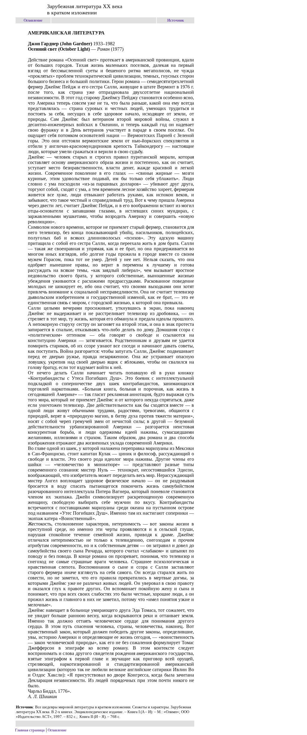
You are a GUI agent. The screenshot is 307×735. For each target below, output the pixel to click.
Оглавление (33, 20)
